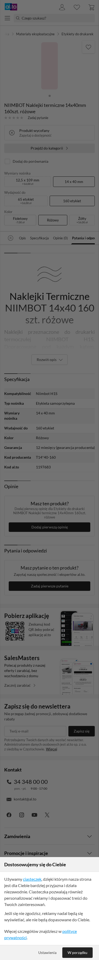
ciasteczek (32, 879)
